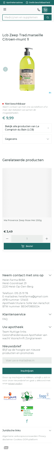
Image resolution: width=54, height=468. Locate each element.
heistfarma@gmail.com (33, 296)
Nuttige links (18, 331)
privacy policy (15, 383)
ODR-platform (30, 439)
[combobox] (23, 17)
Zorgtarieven (33, 338)
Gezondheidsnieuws (15, 335)
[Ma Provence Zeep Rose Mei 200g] (27, 192)
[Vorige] (5, 69)
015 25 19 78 (21, 293)
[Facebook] (27, 421)
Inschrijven (27, 370)
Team (5, 331)
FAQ (5, 319)
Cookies (18, 439)
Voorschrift (18, 338)
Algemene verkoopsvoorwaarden (20, 436)
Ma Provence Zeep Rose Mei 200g (23, 220)
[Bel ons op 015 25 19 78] (38, 9)
